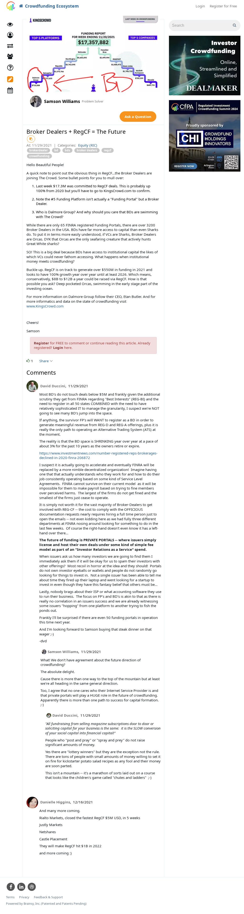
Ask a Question (138, 116)
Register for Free (223, 6)
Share (44, 360)
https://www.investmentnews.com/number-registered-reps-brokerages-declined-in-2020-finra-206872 (98, 455)
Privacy (24, 897)
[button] (10, 35)
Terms (10, 897)
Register (41, 343)
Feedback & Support (48, 897)
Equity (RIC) (87, 145)
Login (200, 6)
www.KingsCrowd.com (45, 306)
